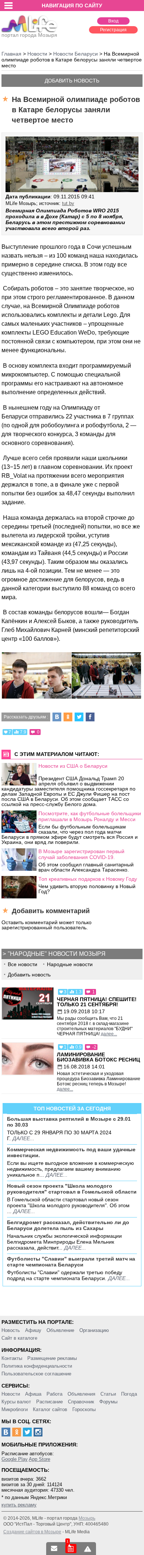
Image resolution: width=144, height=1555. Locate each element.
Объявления (81, 1394)
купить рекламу (19, 1505)
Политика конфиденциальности (36, 1366)
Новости (10, 1394)
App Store (39, 1459)
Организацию (94, 1330)
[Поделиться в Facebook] (90, 717)
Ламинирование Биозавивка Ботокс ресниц (98, 1057)
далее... (109, 1033)
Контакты (11, 1358)
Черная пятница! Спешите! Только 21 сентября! (97, 1001)
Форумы (108, 1401)
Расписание (49, 1401)
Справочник (81, 1401)
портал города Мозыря (29, 35)
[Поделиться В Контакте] (56, 717)
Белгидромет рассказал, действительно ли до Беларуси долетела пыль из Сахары (68, 1225)
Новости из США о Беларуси (72, 766)
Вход (113, 21)
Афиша (33, 1394)
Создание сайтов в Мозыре (32, 1531)
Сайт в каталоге (19, 1338)
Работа (54, 1394)
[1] (70, 1548)
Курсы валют (16, 1401)
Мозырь (87, 1518)
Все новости (22, 964)
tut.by (68, 203)
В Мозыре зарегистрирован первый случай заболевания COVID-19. (81, 854)
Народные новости (70, 964)
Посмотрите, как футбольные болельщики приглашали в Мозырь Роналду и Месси (89, 816)
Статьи (108, 1394)
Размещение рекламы (52, 1358)
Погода (129, 1394)
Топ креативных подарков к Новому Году (87, 879)
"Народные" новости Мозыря (57, 954)
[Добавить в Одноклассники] (68, 717)
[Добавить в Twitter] (79, 717)
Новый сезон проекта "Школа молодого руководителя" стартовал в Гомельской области (72, 1189)
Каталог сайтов (50, 1409)
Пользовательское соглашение (36, 1373)
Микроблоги (14, 1409)
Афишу (33, 1330)
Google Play (14, 1459)
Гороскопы (84, 1409)
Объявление (60, 1330)
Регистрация (113, 29)
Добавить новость (72, 81)
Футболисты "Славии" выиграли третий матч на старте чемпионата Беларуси (71, 1262)
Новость (10, 1330)
